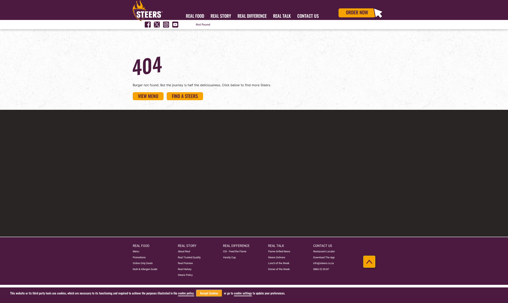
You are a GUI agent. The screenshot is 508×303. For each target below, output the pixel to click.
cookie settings (243, 293)
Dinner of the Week (279, 269)
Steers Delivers (276, 257)
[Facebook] (148, 25)
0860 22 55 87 (321, 269)
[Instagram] (166, 25)
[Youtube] (175, 25)
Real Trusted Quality (189, 257)
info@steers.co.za (323, 263)
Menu (136, 251)
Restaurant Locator (324, 251)
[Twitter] (157, 25)
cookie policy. (186, 293)
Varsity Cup (229, 257)
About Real (184, 251)
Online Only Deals (143, 263)
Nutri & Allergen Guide (145, 269)
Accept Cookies (209, 293)
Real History (184, 269)
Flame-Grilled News (279, 251)
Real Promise (185, 263)
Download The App (324, 257)
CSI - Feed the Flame (234, 251)
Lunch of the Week (278, 263)
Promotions (139, 257)
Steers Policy (185, 274)
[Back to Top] (369, 262)
